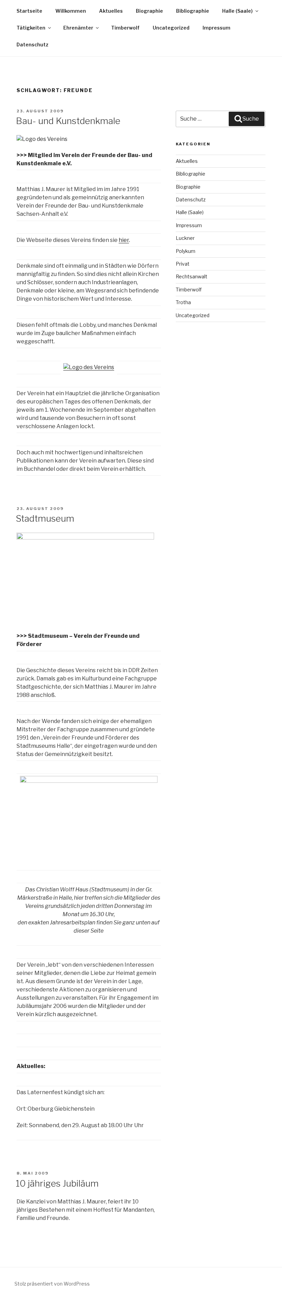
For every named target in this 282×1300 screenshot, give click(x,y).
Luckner (185, 238)
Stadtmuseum (45, 518)
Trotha (183, 302)
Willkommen (70, 11)
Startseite (29, 11)
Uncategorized (171, 28)
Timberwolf (125, 28)
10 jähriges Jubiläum (57, 1183)
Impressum (216, 28)
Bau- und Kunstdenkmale (68, 120)
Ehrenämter (78, 28)
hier (124, 240)
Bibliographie (192, 11)
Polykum (185, 251)
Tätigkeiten (31, 28)
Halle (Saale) (237, 11)
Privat (182, 264)
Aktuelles (111, 11)
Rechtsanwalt (191, 276)
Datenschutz (32, 44)
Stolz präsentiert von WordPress (52, 1284)
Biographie (149, 11)
